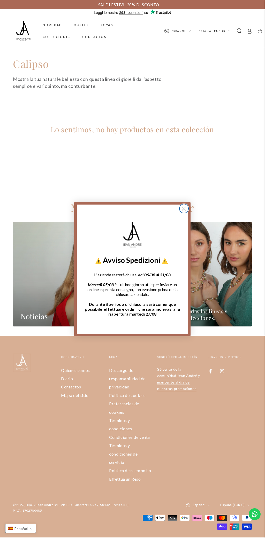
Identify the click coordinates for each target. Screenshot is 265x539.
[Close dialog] (183, 208)
